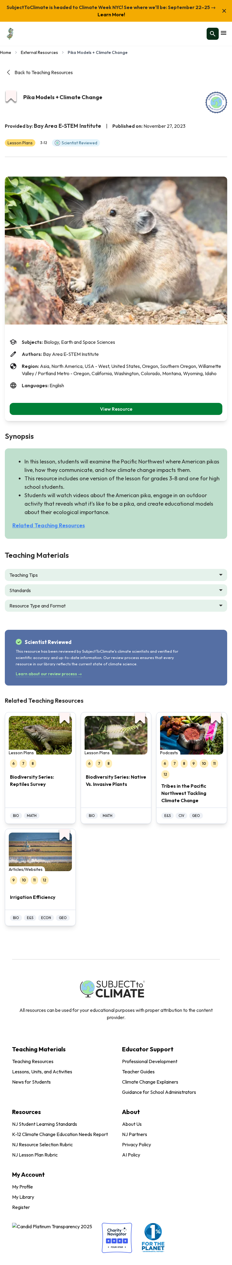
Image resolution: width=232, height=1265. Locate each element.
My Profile (22, 1187)
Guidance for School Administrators (159, 1092)
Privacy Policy (136, 1144)
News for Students (31, 1082)
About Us (132, 1124)
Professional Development (149, 1061)
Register (21, 1207)
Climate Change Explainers (150, 1082)
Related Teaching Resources (48, 525)
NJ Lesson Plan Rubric (35, 1155)
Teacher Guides (138, 1072)
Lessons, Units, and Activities (42, 1072)
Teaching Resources (32, 1061)
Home (5, 52)
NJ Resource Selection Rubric (42, 1144)
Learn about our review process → (49, 673)
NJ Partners (134, 1134)
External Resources (39, 52)
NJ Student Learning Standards (44, 1124)
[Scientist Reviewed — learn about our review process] (216, 102)
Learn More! (111, 14)
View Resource (116, 409)
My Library (23, 1197)
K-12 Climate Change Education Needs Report (60, 1134)
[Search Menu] (213, 34)
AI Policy (131, 1155)
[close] (224, 10)
